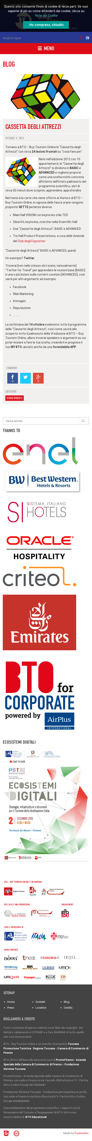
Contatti (40, 1001)
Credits (68, 1007)
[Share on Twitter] (25, 378)
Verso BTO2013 (14, 398)
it (81, 38)
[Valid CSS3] (24, 1133)
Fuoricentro (82, 1133)
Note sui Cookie (46, 15)
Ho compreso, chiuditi (46, 25)
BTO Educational (35, 1117)
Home (11, 1001)
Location (41, 1007)
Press (10, 1007)
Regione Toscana (44, 1048)
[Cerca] (83, 420)
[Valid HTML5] (6, 1133)
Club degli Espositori (31, 241)
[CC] (17, 1133)
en (87, 38)
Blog (67, 1001)
